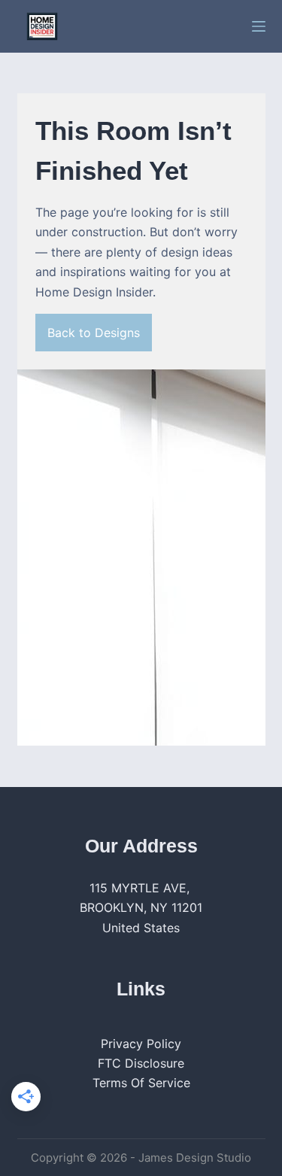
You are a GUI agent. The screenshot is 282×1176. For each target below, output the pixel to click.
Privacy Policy (141, 1043)
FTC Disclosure (141, 1063)
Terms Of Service (141, 1082)
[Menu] (258, 26)
